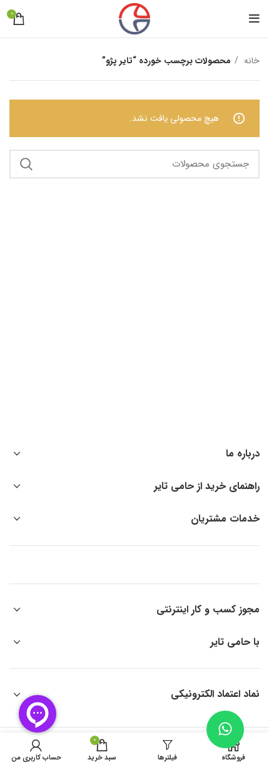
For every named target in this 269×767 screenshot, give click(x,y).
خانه (250, 61)
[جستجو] (26, 164)
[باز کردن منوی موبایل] (254, 18)
